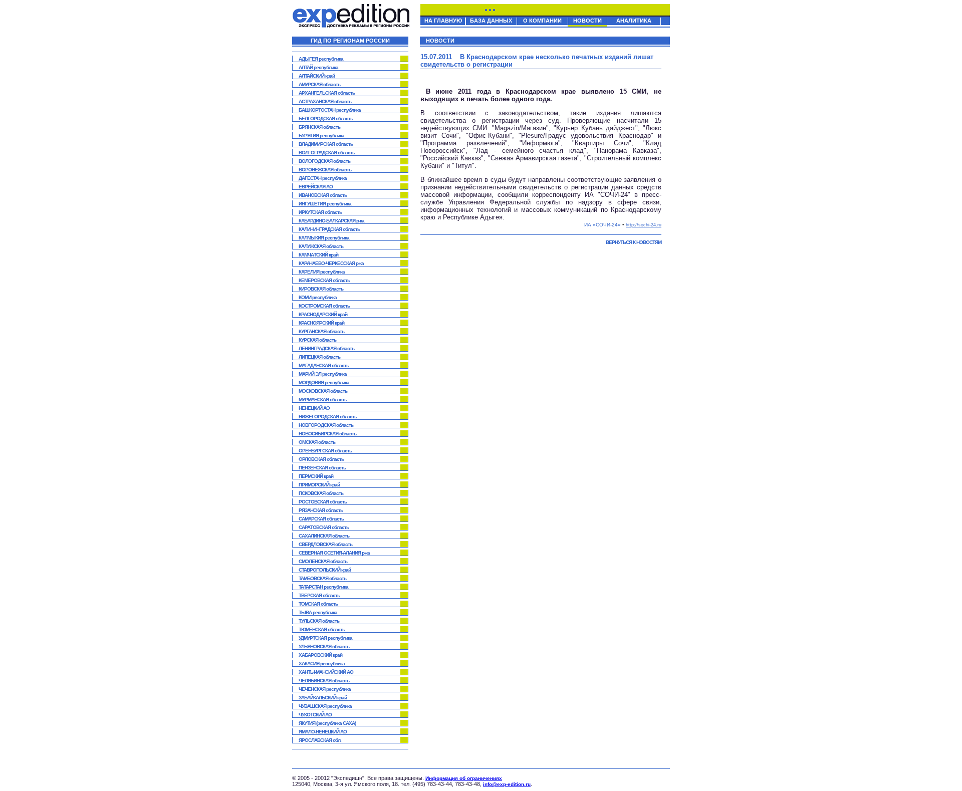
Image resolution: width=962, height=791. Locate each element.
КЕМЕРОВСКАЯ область (324, 280)
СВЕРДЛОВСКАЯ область (325, 544)
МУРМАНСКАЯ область (323, 399)
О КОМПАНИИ (542, 21)
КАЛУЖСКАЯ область (321, 246)
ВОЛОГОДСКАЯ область (324, 161)
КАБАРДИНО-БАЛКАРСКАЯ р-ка (331, 220)
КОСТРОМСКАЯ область (324, 306)
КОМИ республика (318, 297)
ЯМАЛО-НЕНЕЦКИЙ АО (323, 731)
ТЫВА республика (318, 612)
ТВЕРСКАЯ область (319, 595)
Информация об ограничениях (463, 778)
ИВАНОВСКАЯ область (323, 195)
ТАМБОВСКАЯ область (322, 578)
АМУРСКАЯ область (319, 84)
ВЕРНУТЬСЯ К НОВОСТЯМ (633, 242)
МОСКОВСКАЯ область (323, 391)
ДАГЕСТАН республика (323, 178)
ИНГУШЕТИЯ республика (325, 203)
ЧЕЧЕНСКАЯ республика (325, 689)
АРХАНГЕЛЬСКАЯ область (327, 93)
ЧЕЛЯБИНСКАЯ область (324, 680)
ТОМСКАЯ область (318, 604)
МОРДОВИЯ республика (324, 382)
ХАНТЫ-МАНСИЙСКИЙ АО (326, 672)
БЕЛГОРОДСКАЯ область (326, 118)
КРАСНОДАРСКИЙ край (323, 314)
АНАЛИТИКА (633, 21)
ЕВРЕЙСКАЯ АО (316, 186)
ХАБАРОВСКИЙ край (320, 655)
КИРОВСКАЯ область (321, 289)
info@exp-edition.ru (507, 784)
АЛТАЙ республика (318, 67)
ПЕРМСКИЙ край (316, 476)
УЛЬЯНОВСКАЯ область (324, 646)
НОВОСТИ (587, 21)
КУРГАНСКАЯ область (321, 331)
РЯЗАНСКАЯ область (321, 510)
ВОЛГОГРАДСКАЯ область (327, 152)
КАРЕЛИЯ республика (322, 272)
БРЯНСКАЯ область (319, 127)
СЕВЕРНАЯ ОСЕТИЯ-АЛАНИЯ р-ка (334, 553)
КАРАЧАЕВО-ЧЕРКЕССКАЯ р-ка (331, 263)
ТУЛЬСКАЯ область (319, 621)
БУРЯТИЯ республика (321, 135)
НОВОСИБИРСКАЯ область (327, 433)
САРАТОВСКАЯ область (324, 527)
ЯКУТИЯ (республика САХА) (327, 723)
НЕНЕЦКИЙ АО (314, 408)
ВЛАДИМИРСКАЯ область (326, 144)
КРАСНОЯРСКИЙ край (321, 323)
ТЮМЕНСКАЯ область (322, 629)
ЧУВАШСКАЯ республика (325, 706)
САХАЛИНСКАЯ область (324, 536)
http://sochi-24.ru (643, 224)
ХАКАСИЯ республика (322, 663)
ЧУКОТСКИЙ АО (315, 714)
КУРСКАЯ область (317, 340)
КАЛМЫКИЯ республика (324, 237)
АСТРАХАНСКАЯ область (325, 101)
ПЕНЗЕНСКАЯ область (322, 467)
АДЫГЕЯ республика (321, 59)
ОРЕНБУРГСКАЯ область (325, 450)
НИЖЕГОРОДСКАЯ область (328, 416)
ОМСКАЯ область (317, 442)
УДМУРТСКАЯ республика (325, 638)
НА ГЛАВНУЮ (443, 21)
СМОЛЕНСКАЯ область (323, 561)
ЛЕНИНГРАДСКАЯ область (326, 348)
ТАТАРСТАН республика (323, 587)
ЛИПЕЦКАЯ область (319, 357)
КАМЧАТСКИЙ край (318, 254)
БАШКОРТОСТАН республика (330, 110)
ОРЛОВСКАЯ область (321, 459)
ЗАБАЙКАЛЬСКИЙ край (323, 697)
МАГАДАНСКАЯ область (324, 365)
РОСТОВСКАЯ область (323, 501)
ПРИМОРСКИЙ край (319, 484)
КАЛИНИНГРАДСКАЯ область (329, 229)
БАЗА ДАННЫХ (491, 21)
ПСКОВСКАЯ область (321, 493)
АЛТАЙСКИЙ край (317, 76)
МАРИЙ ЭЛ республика (323, 374)
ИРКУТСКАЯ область (320, 212)
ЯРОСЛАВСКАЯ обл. (320, 740)
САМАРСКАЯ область (321, 518)
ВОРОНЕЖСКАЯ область (325, 169)
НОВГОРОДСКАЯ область (326, 425)
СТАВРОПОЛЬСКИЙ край (325, 570)
